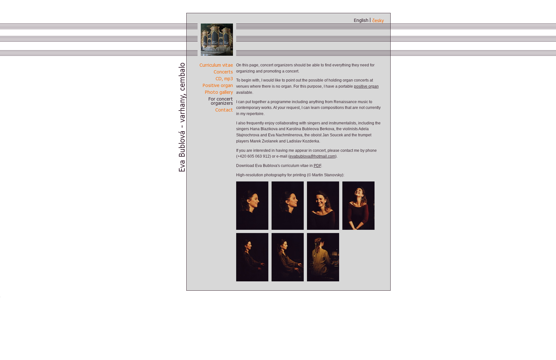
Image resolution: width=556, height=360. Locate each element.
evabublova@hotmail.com (312, 156)
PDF (317, 165)
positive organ (366, 86)
